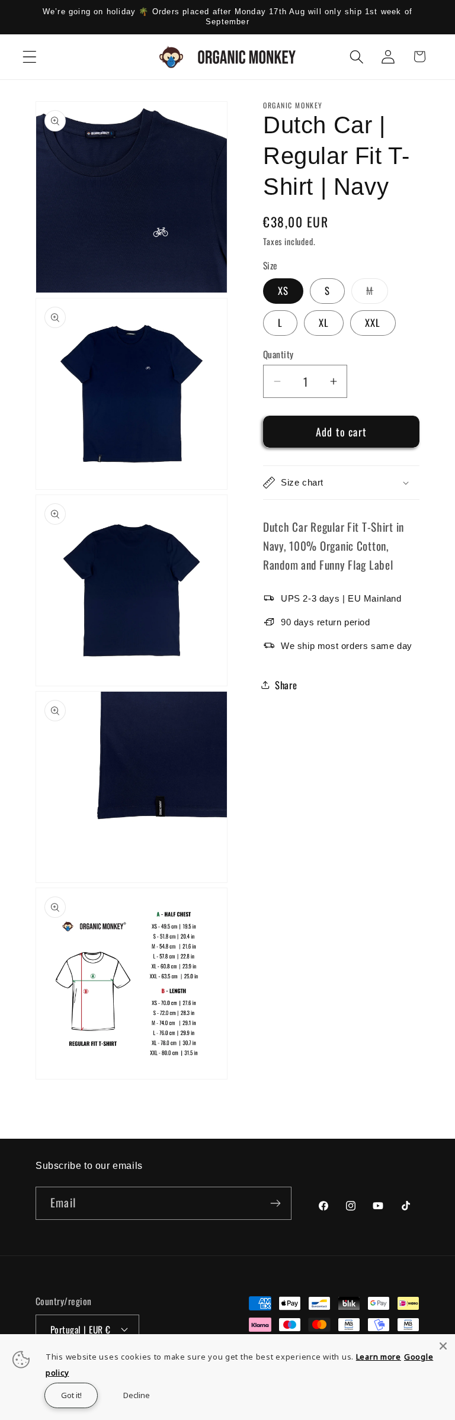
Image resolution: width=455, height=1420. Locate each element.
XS (283, 290)
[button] (30, 56)
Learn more (378, 1356)
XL (324, 322)
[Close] (443, 1346)
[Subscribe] (275, 1203)
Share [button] (286, 684)
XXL (373, 322)
